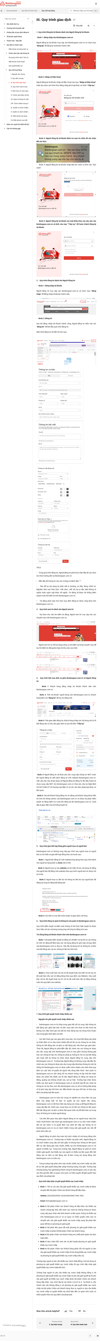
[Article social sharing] (88, 26)
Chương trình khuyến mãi (15, 28)
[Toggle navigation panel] (32, 21)
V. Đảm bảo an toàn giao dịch (20, 91)
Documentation (12, 11)
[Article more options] (94, 26)
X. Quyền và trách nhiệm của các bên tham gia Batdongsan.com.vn (20, 112)
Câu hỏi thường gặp (13, 128)
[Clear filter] (28, 19)
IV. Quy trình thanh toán (19, 87)
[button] (84, 11)
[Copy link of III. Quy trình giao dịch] (74, 20)
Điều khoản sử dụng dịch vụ (18, 49)
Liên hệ (2, 1336)
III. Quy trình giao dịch (18, 82)
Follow (79, 26)
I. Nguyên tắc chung (18, 74)
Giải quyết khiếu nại (16, 66)
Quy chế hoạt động (48, 11)
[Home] (10, 4)
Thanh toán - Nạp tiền (14, 41)
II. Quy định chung (17, 78)
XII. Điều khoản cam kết (19, 120)
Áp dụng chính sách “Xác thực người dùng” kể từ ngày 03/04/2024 (19, 57)
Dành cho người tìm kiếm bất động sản (18, 124)
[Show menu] (96, 4)
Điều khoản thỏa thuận (17, 61)
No (84, 1311)
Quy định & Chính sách (30, 11)
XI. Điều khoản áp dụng (19, 116)
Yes (71, 1311)
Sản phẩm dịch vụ (13, 24)
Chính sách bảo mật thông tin (19, 53)
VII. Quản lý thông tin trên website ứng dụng (20, 99)
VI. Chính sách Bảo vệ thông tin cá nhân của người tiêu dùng (20, 95)
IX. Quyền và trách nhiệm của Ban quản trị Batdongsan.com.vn (20, 107)
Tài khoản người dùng (14, 36)
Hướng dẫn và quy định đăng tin (18, 32)
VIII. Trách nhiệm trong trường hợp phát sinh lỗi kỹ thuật (20, 103)
